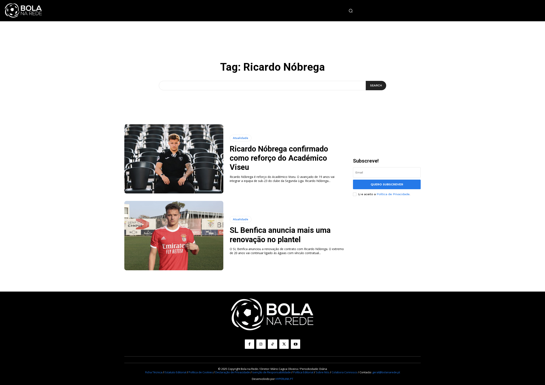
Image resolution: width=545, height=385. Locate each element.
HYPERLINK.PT (284, 379)
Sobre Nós (322, 372)
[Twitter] (284, 344)
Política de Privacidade (393, 194)
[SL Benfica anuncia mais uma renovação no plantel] (173, 235)
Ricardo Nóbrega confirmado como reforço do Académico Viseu (279, 158)
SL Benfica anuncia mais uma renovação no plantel (280, 235)
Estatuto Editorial (175, 372)
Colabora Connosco (344, 372)
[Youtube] (295, 344)
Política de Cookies (201, 372)
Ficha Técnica (153, 372)
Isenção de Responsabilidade (271, 372)
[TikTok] (272, 344)
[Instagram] (261, 344)
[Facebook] (249, 344)
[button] (350, 10)
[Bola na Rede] (23, 10)
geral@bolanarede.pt (386, 372)
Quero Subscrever (387, 184)
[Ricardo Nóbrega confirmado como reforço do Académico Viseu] (173, 159)
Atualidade (240, 138)
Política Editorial (303, 372)
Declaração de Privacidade (232, 372)
